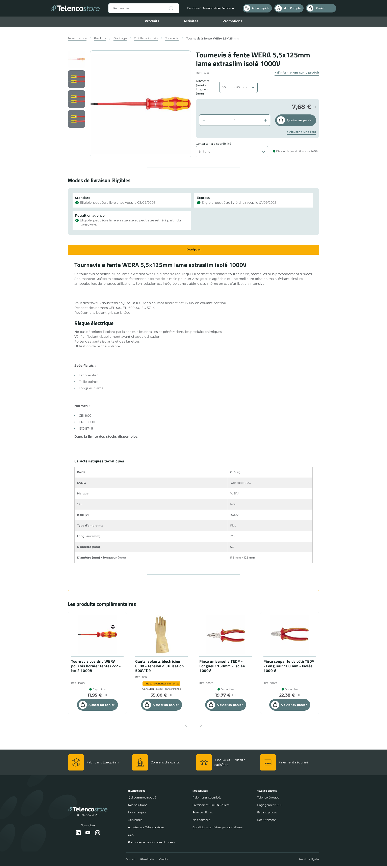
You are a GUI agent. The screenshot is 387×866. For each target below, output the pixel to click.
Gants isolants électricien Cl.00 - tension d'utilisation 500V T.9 (159, 666)
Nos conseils (201, 820)
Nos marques (137, 812)
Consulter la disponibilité (213, 143)
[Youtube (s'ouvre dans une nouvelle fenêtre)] (87, 833)
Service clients (202, 812)
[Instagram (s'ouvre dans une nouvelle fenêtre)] (97, 833)
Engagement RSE (269, 805)
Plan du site (147, 859)
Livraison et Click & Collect (211, 805)
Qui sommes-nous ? (142, 797)
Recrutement (266, 820)
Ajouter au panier (300, 120)
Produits (152, 21)
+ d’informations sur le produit (297, 72)
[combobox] (143, 8)
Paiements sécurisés (206, 797)
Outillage (120, 38)
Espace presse (267, 812)
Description (193, 249)
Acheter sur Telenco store (146, 827)
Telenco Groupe (268, 797)
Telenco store (77, 38)
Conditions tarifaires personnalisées (217, 827)
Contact (130, 859)
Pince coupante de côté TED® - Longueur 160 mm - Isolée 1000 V (288, 666)
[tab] (193, 249)
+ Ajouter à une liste (301, 132)
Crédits (163, 859)
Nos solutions (137, 805)
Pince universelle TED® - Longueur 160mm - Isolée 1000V (222, 666)
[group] (76, 59)
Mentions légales (309, 859)
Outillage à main (146, 38)
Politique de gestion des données (151, 842)
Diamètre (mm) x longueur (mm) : (202, 87)
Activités (190, 21)
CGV (131, 835)
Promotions (232, 21)
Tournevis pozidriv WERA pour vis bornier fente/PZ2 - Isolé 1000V (96, 666)
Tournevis (172, 38)
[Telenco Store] (75, 8)
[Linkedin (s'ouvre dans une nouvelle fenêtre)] (78, 833)
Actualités (135, 820)
